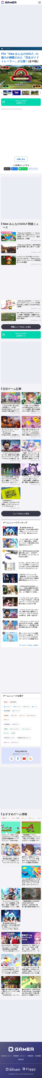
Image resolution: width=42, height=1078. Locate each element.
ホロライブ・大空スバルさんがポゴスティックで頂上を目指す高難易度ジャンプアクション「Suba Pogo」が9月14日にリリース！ (10, 838)
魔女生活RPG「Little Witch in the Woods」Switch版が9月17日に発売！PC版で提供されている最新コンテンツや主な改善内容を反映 (31, 993)
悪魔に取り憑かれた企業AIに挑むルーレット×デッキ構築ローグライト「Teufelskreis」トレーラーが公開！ (11, 993)
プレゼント (15, 742)
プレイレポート (15, 729)
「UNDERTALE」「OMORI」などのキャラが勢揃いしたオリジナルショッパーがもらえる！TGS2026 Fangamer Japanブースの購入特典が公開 (10, 505)
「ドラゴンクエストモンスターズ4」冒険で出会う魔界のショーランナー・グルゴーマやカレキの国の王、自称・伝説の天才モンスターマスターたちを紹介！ (11, 457)
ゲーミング (17, 711)
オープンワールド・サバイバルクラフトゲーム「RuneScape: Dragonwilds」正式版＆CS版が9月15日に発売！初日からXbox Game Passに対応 (11, 433)
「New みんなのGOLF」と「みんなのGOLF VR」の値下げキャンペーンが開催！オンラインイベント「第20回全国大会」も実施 (28, 236)
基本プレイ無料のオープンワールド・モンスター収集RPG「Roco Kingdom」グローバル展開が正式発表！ (30, 859)
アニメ (7, 719)
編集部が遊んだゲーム (25, 738)
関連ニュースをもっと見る (21, 327)
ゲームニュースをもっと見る (28, 645)
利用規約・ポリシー (19, 1056)
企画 (13, 733)
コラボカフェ (32, 715)
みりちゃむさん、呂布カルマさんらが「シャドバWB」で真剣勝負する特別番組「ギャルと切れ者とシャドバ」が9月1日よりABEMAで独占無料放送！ (11, 949)
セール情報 (16, 818)
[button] (1, 92)
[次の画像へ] (21, 77)
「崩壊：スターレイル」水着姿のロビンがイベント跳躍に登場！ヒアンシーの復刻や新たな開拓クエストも (30, 456)
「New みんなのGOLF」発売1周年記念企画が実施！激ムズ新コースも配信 (29, 246)
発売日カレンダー (10, 738)
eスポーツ (16, 724)
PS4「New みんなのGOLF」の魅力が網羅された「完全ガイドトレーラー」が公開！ (20, 57)
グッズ (23, 715)
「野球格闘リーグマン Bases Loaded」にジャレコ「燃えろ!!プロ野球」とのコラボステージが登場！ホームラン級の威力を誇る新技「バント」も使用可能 (31, 839)
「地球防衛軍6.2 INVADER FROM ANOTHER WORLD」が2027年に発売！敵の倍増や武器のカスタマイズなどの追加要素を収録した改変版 (30, 905)
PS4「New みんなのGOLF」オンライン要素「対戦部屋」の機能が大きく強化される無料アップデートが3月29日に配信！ (28, 315)
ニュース (7, 48)
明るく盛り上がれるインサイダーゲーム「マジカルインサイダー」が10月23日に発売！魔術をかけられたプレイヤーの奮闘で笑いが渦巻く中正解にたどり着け (31, 433)
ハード (35, 707)
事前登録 (13, 702)
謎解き (7, 715)
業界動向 (7, 724)
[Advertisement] (21, 26)
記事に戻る (21, 159)
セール (7, 742)
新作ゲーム (6, 818)
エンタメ (14, 715)
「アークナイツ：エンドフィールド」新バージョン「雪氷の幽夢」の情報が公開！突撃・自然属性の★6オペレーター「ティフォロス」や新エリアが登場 (31, 481)
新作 (6, 702)
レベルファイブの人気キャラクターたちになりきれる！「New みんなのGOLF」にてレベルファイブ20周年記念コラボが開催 (29, 259)
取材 (6, 729)
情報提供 (30, 1056)
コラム (7, 733)
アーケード (18, 707)
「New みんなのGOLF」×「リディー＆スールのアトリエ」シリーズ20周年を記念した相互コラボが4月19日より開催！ (29, 303)
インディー (8, 707)
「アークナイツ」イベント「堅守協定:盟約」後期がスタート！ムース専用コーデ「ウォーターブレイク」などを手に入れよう (10, 860)
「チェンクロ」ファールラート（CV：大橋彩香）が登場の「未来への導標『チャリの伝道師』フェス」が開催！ (10, 905)
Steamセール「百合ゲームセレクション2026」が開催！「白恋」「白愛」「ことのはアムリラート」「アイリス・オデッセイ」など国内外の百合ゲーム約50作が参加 (30, 950)
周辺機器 (7, 711)
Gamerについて (6, 1056)
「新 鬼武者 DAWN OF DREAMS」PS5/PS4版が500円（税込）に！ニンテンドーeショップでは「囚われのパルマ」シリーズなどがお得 (11, 927)
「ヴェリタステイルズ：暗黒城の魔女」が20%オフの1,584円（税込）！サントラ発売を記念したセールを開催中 (31, 971)
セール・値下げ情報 (6, 232)
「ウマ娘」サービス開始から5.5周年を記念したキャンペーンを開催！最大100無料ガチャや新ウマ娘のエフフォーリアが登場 (31, 409)
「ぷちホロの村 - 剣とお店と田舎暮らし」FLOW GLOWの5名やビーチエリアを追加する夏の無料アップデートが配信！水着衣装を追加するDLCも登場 (11, 410)
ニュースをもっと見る (21, 513)
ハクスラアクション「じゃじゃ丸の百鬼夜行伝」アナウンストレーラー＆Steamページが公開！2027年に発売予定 (10, 971)
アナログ (27, 707)
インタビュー (27, 729)
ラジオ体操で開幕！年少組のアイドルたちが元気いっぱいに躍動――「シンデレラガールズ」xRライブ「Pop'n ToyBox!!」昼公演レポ (10, 481)
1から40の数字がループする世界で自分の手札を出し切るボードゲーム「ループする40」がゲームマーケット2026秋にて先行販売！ (31, 882)
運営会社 (21, 1059)
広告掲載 (38, 1056)
